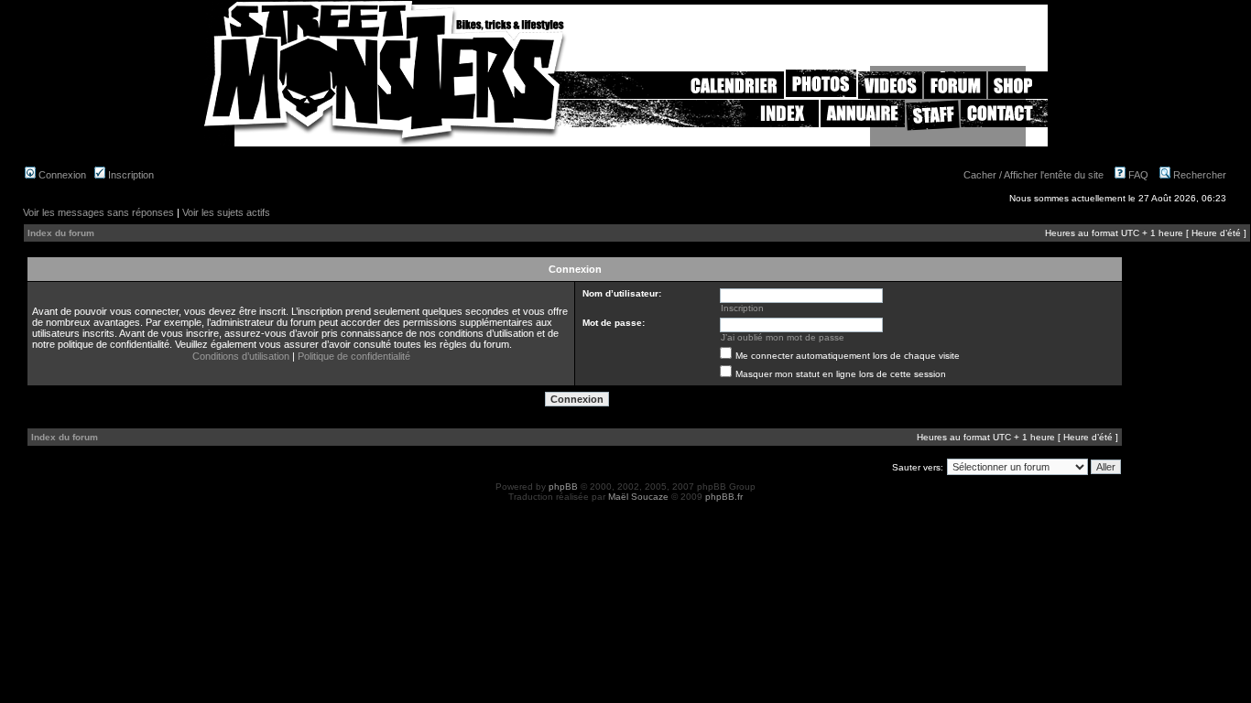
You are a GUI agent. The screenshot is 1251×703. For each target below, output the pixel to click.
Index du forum (60, 233)
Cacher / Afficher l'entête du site (1033, 174)
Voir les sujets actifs (226, 212)
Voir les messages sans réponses (98, 212)
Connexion (61, 174)
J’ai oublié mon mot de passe (782, 337)
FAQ (1137, 174)
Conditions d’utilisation (240, 356)
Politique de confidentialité (354, 356)
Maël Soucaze (638, 497)
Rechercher (1198, 174)
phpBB (563, 486)
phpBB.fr (724, 497)
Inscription (129, 174)
